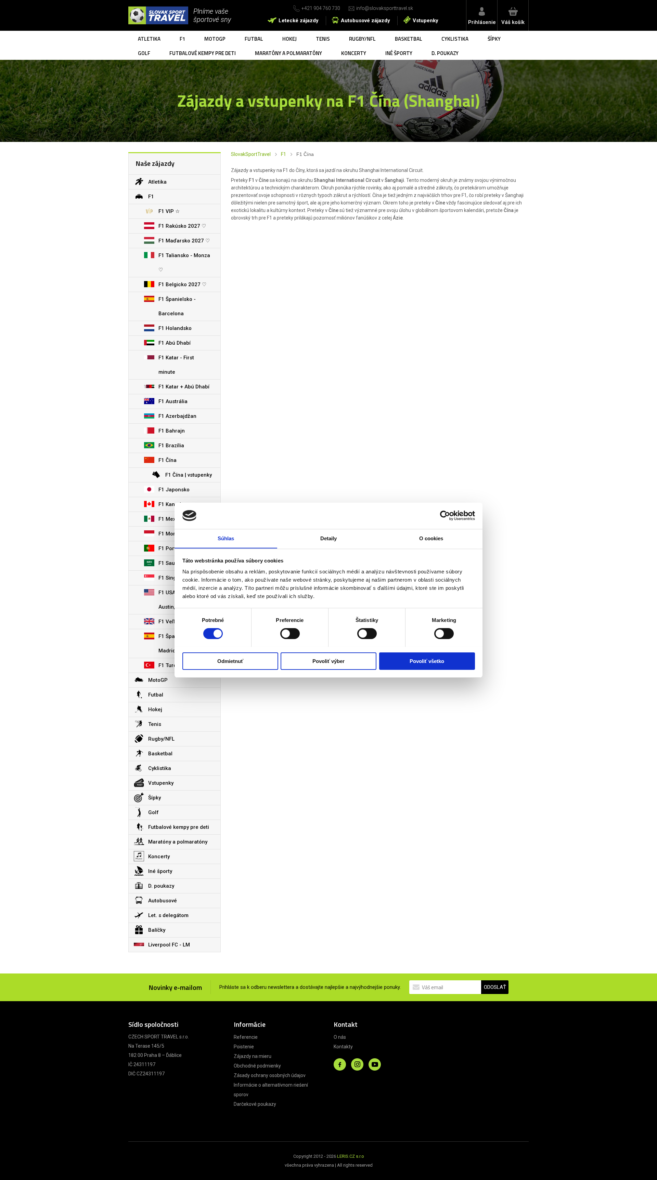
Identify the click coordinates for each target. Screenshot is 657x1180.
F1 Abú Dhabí (174, 343)
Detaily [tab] (328, 538)
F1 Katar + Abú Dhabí (183, 387)
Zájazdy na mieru (252, 1056)
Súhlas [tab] (226, 538)
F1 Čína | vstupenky (188, 475)
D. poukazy (445, 53)
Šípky (494, 39)
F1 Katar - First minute (176, 365)
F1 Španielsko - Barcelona (177, 306)
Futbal (254, 39)
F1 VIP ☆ (169, 211)
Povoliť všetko (427, 661)
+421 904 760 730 (320, 8)
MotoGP (215, 39)
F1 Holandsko (175, 328)
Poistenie (244, 1046)
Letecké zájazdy (299, 20)
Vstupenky (425, 20)
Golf (144, 53)
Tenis (323, 39)
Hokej (289, 39)
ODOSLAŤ (495, 987)
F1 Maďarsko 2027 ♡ (184, 241)
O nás (340, 1037)
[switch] (290, 633)
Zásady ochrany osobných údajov (270, 1075)
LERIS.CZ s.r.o (350, 1156)
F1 (182, 39)
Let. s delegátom (168, 915)
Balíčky (156, 930)
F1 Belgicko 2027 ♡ (182, 284)
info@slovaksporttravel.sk (384, 8)
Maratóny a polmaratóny (288, 53)
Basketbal (408, 39)
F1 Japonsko (174, 490)
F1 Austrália (173, 401)
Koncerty (353, 53)
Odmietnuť (230, 661)
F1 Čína (167, 460)
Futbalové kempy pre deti (202, 53)
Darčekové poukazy (255, 1104)
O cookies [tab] (431, 538)
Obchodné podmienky (257, 1066)
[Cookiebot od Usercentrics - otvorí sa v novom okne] (445, 516)
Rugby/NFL (362, 39)
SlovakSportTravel (251, 154)
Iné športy (398, 53)
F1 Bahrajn (171, 431)
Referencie (246, 1037)
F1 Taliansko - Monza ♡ (184, 262)
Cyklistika (454, 39)
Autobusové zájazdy (365, 20)
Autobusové (162, 901)
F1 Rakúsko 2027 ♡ (182, 226)
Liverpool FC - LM (169, 945)
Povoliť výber (328, 661)
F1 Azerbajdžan (177, 416)
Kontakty (343, 1046)
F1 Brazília (171, 445)
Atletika (149, 39)
